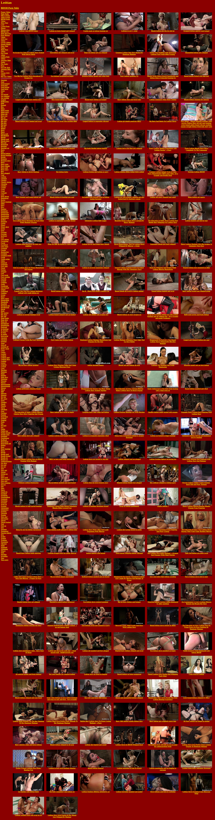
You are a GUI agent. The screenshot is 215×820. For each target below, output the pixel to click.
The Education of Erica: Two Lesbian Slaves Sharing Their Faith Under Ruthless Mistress (196, 530)
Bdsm (3, 109)
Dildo (3, 204)
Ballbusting (5, 101)
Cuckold (4, 193)
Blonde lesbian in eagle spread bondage (28, 506)
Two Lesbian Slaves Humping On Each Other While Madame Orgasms (28, 221)
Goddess (3, 293)
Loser (3, 368)
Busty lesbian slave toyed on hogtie (62, 412)
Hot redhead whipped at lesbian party (163, 483)
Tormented (4, 531)
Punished (4, 436)
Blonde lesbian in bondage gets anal (62, 197)
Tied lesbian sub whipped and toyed (62, 52)
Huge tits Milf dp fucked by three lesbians (62, 244)
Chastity (4, 180)
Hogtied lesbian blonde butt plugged (129, 483)
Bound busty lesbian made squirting (28, 553)
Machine (4, 370)
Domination (5, 216)
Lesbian (3, 356)
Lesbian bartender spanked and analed (129, 792)
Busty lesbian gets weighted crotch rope (162, 721)
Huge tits (4, 322)
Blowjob (3, 143)
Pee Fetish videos (4, 54)
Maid (2, 374)
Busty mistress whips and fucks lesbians (28, 745)
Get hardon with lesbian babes (28, 792)
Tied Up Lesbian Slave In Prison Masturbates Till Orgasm (28, 268)
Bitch (2, 130)
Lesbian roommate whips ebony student (162, 99)
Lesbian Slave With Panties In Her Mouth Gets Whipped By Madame (62, 816)
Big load (3, 125)
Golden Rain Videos (5, 58)
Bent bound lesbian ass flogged (62, 99)
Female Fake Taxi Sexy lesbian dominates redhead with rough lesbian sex (28, 292)
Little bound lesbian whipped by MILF (196, 698)
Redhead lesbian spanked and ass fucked (95, 577)
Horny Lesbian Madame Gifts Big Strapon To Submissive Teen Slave (196, 245)
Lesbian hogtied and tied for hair (196, 221)
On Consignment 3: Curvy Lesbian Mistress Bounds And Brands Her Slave (196, 603)
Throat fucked (6, 522)
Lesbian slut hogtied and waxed (95, 745)
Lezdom (3, 361)
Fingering (4, 264)
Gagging (4, 282)
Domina (3, 209)
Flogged (3, 272)
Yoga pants (4, 560)
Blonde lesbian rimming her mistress (196, 99)
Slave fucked (5, 479)
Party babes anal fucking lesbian (62, 340)
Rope (2, 447)
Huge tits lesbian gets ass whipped (95, 52)
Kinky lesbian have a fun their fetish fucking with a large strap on (163, 389)
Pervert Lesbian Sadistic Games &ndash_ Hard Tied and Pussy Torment (196, 483)
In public (4, 334)
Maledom (4, 379)
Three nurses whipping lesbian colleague (129, 553)
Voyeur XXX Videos (5, 74)
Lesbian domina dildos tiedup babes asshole (129, 172)
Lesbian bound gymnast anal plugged (62, 268)
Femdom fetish (6, 255)
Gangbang (4, 286)
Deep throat (5, 196)
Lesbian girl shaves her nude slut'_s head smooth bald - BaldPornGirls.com (62, 651)
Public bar (4, 431)
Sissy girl (4, 470)
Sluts (2, 488)
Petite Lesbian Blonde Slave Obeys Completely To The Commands (196, 149)
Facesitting (4, 241)
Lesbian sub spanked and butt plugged (96, 651)
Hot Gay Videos (6, 76)
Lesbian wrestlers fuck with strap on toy (28, 815)
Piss (2, 424)
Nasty (3, 400)
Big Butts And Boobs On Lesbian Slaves (162, 121)
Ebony (3, 225)
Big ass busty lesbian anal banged (129, 602)
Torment (4, 529)
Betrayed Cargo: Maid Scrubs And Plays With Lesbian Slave (129, 626)
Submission (5, 508)
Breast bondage (6, 155)
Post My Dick (5, 67)
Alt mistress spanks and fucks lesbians (28, 674)
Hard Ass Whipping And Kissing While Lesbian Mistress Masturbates (163, 268)
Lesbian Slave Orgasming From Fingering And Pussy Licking (163, 530)
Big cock (4, 121)
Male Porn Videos (4, 50)
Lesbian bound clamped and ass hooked (62, 315)
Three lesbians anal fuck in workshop (162, 792)
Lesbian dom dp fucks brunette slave (95, 483)
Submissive (4, 510)
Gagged (3, 281)
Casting (3, 177)
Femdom (4, 254)
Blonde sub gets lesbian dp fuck (129, 365)
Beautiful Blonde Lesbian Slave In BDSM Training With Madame (28, 460)
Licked (3, 363)
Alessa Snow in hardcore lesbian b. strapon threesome (129, 436)
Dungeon (4, 221)
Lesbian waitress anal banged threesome (62, 436)
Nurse (3, 408)
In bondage (5, 329)
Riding (3, 445)
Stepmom (4, 499)
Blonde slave (5, 141)
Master (3, 383)
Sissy (2, 468)
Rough (3, 452)
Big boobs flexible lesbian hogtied (95, 148)
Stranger (4, 502)
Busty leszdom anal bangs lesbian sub (28, 197)
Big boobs (4, 119)
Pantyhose (4, 417)
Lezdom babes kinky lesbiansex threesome (196, 768)
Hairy (3, 297)
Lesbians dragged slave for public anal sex (62, 553)
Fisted (3, 268)
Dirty (2, 205)
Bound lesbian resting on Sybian (62, 291)
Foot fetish (4, 275)
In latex (3, 332)
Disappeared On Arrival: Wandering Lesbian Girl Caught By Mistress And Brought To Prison (129, 578)
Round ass (4, 460)
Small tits (4, 492)
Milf (2, 391)
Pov (2, 427)
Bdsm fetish (5, 110)
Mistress (3, 393)
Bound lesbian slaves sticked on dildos (163, 625)
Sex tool (3, 465)
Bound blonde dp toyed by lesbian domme (129, 291)
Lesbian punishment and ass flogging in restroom (162, 769)
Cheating (4, 184)
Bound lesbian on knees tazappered (129, 674)
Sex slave (4, 463)
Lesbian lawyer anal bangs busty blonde (95, 244)
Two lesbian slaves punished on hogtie (163, 651)
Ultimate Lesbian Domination (28, 483)
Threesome (4, 519)
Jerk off (3, 345)
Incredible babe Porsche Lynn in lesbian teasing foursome (95, 198)
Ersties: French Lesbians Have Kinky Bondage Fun (28, 769)
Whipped (4, 547)
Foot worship (5, 277)
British (3, 157)
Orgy (2, 411)
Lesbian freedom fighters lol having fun (162, 459)
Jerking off (4, 347)
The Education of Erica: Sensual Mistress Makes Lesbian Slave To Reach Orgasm (129, 389)
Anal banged (5, 84)
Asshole (3, 100)
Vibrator (4, 544)
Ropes (3, 451)
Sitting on (4, 474)
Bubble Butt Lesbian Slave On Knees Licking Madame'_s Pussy (95, 722)
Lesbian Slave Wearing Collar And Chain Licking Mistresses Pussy (62, 366)
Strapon (3, 506)
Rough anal (5, 454)
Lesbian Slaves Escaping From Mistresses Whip (196, 792)
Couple (3, 187)
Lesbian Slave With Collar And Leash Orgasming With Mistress (95, 530)
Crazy (3, 189)
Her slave (4, 315)
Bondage (4, 146)
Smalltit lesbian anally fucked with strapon (162, 412)
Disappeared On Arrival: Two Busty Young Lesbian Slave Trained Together (95, 389)
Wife (2, 553)
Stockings (4, 501)
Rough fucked (5, 456)
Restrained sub (6, 443)
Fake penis (4, 246)
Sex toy (3, 467)
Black (3, 132)
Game (3, 284)
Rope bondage (6, 449)
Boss (2, 152)
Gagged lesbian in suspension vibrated (96, 121)
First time (4, 266)
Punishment (5, 438)
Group (3, 295)
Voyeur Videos (6, 42)
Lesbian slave (5, 359)
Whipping (4, 549)
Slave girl (4, 481)
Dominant (4, 211)
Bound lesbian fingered (95, 768)
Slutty (3, 490)
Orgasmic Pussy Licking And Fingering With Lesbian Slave (196, 413)
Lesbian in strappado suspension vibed (96, 436)
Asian (3, 91)
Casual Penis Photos (5, 27)
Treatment (4, 542)
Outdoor (4, 413)
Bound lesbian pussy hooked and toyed (28, 121)
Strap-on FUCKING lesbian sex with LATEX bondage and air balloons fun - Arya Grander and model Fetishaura (162, 316)
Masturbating (5, 384)
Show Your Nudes (4, 47)
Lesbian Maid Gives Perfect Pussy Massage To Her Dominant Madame (62, 722)
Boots (3, 150)
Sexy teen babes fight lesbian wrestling (163, 577)
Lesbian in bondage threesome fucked (95, 506)
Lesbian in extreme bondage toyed (28, 315)
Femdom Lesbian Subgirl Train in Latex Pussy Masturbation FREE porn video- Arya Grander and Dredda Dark (163, 173)
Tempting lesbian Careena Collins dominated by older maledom (163, 603)
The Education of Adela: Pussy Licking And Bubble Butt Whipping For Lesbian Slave (163, 221)
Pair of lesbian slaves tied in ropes (196, 577)
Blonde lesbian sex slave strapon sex (129, 315)
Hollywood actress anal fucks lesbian (196, 315)
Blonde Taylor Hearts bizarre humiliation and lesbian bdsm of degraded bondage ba (162, 77)
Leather (3, 354)
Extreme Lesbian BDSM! (196, 172)
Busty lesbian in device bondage (28, 172)
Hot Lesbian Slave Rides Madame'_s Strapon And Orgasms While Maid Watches (163, 554)
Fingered (4, 263)
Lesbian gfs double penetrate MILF (129, 121)
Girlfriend (4, 291)
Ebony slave (5, 227)
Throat (3, 520)
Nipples (3, 406)
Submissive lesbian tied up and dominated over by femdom (196, 436)
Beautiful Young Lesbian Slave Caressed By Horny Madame (129, 221)
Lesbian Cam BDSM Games (28, 31)
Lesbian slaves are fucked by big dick (95, 459)
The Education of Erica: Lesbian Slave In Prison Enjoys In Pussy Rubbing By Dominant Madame (196, 627)
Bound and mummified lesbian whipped (129, 698)
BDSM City (5, 32)
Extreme (4, 232)
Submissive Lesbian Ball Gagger (95, 221)
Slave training (5, 483)
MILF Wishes (5, 16)
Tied (2, 524)
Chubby (3, 186)
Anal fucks (4, 89)
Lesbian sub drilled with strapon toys (95, 315)
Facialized (4, 245)
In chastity (4, 331)
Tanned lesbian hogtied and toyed (162, 291)
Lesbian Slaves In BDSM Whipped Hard (129, 745)
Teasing (3, 515)
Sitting (3, 472)
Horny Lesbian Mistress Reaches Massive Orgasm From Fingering (196, 507)
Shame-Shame (6, 44)
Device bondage (6, 202)
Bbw (2, 107)
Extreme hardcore (4, 235)
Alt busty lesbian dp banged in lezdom (196, 721)
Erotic (3, 229)
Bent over (4, 116)
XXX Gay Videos (4, 40)
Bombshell (4, 144)
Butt (2, 171)
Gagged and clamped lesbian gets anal (196, 340)
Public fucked (5, 433)
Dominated (4, 212)
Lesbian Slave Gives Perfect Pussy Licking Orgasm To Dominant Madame (196, 745)
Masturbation (5, 386)
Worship (4, 554)
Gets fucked (5, 288)
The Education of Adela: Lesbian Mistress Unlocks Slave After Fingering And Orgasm (28, 413)
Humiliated (5, 323)
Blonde (3, 137)
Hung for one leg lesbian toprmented (28, 530)
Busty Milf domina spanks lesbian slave (129, 721)
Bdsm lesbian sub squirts (196, 197)
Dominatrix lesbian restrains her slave (28, 625)
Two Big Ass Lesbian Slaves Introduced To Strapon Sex (28, 77)
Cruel (3, 191)
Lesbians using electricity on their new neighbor (28, 245)
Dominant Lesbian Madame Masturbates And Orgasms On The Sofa (95, 341)
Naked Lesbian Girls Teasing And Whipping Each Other (163, 675)
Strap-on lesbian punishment (129, 506)
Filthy (3, 261)
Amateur (4, 80)
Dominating (5, 214)
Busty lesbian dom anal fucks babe (129, 99)
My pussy (4, 399)
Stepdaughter (5, 497)
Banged (3, 105)
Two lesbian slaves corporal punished (95, 602)
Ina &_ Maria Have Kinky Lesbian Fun (95, 291)
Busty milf (4, 168)
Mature (3, 388)
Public (3, 429)
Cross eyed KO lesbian (196, 674)
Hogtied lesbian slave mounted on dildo (196, 268)
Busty (3, 162)
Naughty (4, 402)
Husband (4, 327)
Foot (2, 273)
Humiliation (5, 325)
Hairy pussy (5, 298)
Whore (3, 551)
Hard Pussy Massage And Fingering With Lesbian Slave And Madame (196, 460)
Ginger (3, 289)
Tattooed (4, 513)
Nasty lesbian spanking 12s (129, 76)
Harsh (3, 309)
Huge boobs (5, 318)
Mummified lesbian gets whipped (196, 52)
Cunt (2, 195)
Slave (2, 476)
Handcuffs (4, 302)
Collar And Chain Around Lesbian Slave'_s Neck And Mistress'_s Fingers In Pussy (28, 577)
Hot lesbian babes (62, 172)
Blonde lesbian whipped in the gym (62, 745)
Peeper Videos (5, 12)
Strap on (4, 504)
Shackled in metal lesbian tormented (62, 602)
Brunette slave (6, 161)
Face (2, 238)
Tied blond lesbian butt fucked (62, 389)
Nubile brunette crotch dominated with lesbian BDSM (196, 651)
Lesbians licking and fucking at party (95, 172)
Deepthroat (5, 198)
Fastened (4, 248)
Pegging (3, 420)
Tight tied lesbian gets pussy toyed (196, 553)
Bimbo (3, 128)
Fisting (3, 270)
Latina (3, 352)
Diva (2, 207)
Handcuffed (5, 300)
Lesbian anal (5, 357)
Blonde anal (5, 139)
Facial (3, 243)
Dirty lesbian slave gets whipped (28, 436)
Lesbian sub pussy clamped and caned (163, 197)
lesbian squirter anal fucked (95, 553)
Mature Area (5, 30)
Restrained (4, 442)
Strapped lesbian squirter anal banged (196, 31)
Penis (2, 422)
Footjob (3, 279)
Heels (2, 311)
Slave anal (4, 477)
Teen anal (4, 517)
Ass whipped (5, 96)
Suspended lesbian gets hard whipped (163, 244)
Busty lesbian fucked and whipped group (196, 291)
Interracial (4, 336)
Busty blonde (5, 166)
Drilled (3, 220)
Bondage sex (5, 148)
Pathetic (3, 418)
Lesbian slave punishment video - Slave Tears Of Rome (28, 651)
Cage (2, 175)
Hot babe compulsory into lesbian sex (62, 792)
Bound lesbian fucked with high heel (196, 76)
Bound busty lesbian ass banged (95, 99)
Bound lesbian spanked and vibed (196, 389)
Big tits (3, 127)
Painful (3, 415)
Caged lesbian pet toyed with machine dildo (62, 121)
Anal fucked (5, 87)
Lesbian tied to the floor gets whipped (129, 148)
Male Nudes (5, 14)
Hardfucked (5, 307)
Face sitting (5, 239)
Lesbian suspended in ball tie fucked (129, 768)
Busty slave (4, 170)
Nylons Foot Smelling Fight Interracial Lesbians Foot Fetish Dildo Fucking (163, 53)
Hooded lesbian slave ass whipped (28, 602)
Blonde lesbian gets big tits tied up (162, 31)
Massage (3, 381)
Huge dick (4, 320)
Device (3, 200)
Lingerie (3, 365)
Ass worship (5, 98)
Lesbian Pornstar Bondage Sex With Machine (129, 412)
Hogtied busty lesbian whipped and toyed (129, 651)
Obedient (4, 409)
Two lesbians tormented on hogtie (62, 76)
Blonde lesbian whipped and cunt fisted (28, 698)
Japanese (4, 338)
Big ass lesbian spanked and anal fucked (62, 483)
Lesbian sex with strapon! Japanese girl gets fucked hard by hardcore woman (129, 198)
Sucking (3, 511)
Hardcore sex (5, 306)
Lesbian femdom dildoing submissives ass (96, 792)
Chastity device (6, 182)
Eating (3, 223)
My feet (3, 397)
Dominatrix (5, 218)
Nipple (3, 404)
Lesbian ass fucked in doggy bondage (162, 436)
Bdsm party (5, 112)
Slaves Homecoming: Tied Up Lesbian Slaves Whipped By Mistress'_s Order (129, 245)
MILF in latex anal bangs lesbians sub (62, 459)
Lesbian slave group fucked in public (129, 530)
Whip (3, 545)
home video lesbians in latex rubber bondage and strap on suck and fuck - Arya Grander (62, 698)
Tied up (3, 526)
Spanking (4, 495)
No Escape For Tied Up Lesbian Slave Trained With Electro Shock (28, 53)
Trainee (3, 538)
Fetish (3, 257)
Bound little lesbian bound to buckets (62, 148)
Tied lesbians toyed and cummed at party (96, 625)
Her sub (3, 316)
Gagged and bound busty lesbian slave (28, 99)
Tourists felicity (6, 533)
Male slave (4, 377)
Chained (4, 178)
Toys (2, 535)
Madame (4, 372)
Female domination (5, 251)
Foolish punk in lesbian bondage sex (95, 31)
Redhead (4, 440)
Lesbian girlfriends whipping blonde (28, 389)
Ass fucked (4, 94)
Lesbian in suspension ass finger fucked (62, 221)
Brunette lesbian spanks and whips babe (95, 76)
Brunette (4, 159)
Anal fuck (4, 85)
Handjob (4, 304)
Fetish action (5, 259)
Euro (2, 230)
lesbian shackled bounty (96, 365)
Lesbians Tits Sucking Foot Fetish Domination (162, 366)
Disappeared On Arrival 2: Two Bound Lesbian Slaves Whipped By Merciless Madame (163, 341)
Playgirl (3, 426)
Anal (2, 82)
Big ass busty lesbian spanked (28, 365)
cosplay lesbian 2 (163, 506)
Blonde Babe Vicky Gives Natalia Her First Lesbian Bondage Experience (162, 698)
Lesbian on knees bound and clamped (62, 31)
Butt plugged (5, 173)
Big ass (3, 118)
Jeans (3, 343)
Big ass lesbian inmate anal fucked (62, 577)
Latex (3, 350)
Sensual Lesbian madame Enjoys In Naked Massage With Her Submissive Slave (129, 268)
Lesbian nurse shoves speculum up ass (28, 148)
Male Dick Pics (6, 33)
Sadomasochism (6, 461)
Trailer (3, 536)
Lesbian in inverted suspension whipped (95, 268)
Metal (3, 390)
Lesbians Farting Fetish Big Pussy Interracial (28, 340)
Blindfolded (5, 135)
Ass (2, 93)
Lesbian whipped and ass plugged (129, 459)
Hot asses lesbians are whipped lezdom (62, 674)
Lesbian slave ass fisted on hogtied (95, 674)
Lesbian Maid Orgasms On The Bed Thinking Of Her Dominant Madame (28, 722)
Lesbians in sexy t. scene (129, 31)
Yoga (2, 558)
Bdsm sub (4, 114)
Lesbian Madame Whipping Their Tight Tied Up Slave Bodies (129, 341)
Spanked (4, 494)
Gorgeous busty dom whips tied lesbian (95, 412)
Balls (2, 103)
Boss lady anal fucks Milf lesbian (96, 698)
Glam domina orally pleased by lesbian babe (62, 530)
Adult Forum (5, 17)
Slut (2, 486)
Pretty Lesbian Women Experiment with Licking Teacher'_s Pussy (163, 149)
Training (4, 540)
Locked (3, 366)
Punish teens (5, 434)
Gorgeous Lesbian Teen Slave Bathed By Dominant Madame (129, 53)
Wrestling (4, 556)
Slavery (3, 485)
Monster (3, 395)
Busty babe (4, 164)
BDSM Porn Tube (10, 8)
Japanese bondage (4, 340)
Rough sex (4, 458)
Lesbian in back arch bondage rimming (62, 768)
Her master (5, 313)
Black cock (4, 134)
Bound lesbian (6, 153)
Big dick (3, 123)
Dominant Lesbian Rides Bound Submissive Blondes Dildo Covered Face (62, 507)
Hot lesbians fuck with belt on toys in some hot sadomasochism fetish (162, 745)
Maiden (3, 375)
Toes (2, 528)
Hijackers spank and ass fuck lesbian (196, 365)
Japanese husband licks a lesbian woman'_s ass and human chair (62, 626)
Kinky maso (5, 349)
